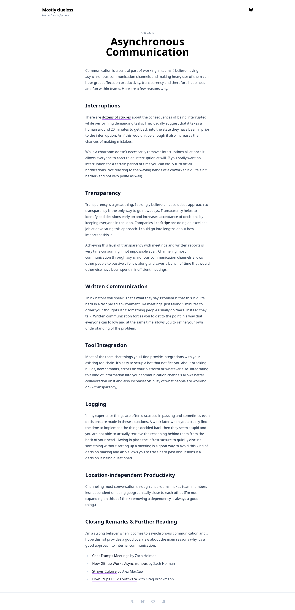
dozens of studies (116, 117)
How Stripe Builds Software (114, 579)
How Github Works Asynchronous (120, 563)
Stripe (165, 222)
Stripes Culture (104, 571)
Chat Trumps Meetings (110, 555)
